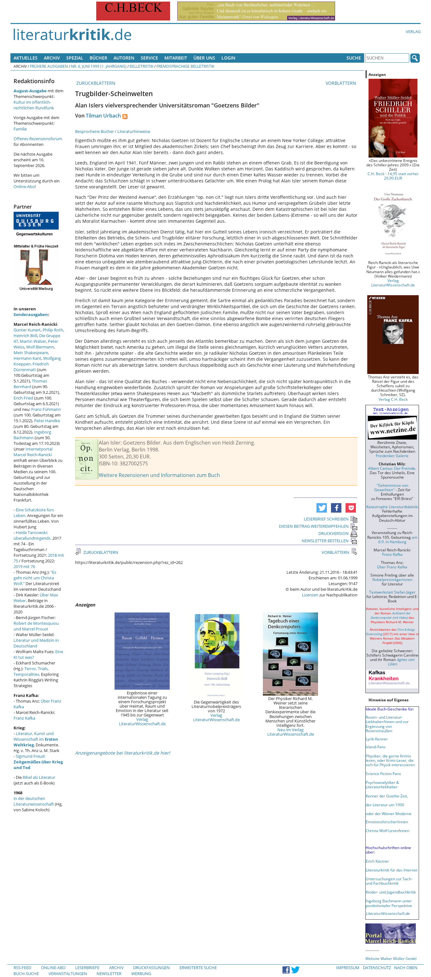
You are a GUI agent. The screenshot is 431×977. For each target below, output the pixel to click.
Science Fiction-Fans (383, 773)
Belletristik (141, 66)
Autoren (124, 58)
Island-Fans (376, 746)
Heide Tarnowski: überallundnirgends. (32, 535)
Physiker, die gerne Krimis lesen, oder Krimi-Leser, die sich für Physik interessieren (390, 760)
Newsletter (109, 973)
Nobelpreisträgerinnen (392, 579)
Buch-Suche (26, 973)
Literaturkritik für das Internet (391, 869)
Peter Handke (47, 420)
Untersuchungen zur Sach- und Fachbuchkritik (389, 881)
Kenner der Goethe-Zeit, (387, 795)
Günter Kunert (27, 330)
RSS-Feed (22, 967)
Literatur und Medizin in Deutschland (36, 643)
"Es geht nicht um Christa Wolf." (35, 577)
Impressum (347, 967)
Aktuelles (26, 58)
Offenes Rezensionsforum (38, 138)
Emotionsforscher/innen (387, 821)
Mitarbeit (175, 58)
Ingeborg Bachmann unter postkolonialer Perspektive (389, 903)
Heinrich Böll (25, 335)
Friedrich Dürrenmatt (31, 366)
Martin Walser (33, 341)
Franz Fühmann (46, 409)
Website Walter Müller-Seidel (390, 958)
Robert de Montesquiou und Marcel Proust (36, 626)
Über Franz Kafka (392, 566)
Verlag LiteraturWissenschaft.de (142, 721)
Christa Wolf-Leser (382, 830)
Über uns (204, 58)
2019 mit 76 (24, 566)
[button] (321, 508)
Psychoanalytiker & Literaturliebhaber (382, 784)
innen (404, 830)
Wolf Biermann (40, 347)
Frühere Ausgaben (49, 66)
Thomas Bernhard (30, 383)
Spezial (74, 58)
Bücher (98, 58)
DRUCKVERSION (333, 533)
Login (228, 58)
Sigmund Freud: (38, 761)
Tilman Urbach (103, 115)
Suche (353, 58)
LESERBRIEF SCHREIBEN (326, 519)
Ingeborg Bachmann (32, 434)
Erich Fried (23, 398)
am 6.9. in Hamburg (397, 539)
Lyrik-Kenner (377, 738)
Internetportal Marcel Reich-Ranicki (33, 451)
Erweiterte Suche (198, 967)
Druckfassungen (151, 967)
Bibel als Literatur (39, 777)
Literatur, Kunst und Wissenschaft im (36, 739)
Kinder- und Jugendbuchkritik (391, 891)
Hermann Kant (27, 358)
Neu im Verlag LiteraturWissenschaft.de (290, 732)
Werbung (141, 973)
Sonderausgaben (31, 314)
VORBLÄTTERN (341, 83)
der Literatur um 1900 (385, 804)
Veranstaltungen (68, 973)
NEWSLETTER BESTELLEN (325, 540)
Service (149, 58)
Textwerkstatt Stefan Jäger (392, 592)
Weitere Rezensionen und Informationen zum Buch (159, 475)
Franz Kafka (24, 718)
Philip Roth (53, 330)
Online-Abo (24, 186)
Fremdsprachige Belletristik (185, 66)
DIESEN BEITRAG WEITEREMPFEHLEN (314, 526)
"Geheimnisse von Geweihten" (391, 487)
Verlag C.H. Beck (393, 399)
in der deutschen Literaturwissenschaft (34, 801)
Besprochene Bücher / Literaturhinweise (112, 131)
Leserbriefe (87, 967)
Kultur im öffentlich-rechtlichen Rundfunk (34, 105)
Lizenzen (310, 595)
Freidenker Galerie (392, 455)
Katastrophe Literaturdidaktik (391, 506)
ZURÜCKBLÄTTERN (95, 83)
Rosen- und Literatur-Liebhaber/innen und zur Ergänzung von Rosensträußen (387, 724)
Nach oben (405, 967)
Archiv (52, 58)
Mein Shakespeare (31, 352)
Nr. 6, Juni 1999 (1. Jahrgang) (99, 66)
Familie (20, 129)
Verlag (413, 31)
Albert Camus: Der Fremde (391, 468)
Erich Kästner (377, 861)
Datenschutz (377, 967)
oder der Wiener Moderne (388, 813)
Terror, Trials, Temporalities (31, 671)
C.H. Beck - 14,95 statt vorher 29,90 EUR (393, 176)
